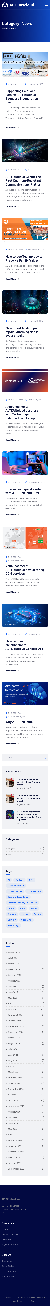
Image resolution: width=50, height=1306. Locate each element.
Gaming (12, 914)
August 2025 (26, 980)
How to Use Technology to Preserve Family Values (24, 258)
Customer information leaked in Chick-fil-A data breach (28, 782)
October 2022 (26, 1163)
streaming (26, 920)
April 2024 (26, 1066)
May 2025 (26, 998)
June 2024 (26, 1055)
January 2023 (26, 1146)
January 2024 (26, 1083)
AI (9, 880)
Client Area (7, 1239)
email (22, 908)
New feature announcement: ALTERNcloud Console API (24, 645)
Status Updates (9, 1271)
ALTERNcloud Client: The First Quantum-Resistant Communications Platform (24, 180)
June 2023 (26, 1123)
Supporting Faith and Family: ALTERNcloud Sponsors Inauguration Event (21, 96)
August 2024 (26, 1043)
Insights (26, 848)
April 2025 (26, 1003)
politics (25, 914)
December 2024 (26, 1026)
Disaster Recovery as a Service (22, 902)
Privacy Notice (8, 1276)
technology (13, 925)
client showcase (16, 885)
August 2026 (26, 952)
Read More (10, 127)
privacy (37, 914)
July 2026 (26, 958)
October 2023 (26, 1100)
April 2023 (26, 1134)
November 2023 (26, 1094)
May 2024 (26, 1060)
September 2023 (26, 1106)
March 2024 (26, 1072)
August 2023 (26, 1112)
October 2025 (26, 975)
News (13, 28)
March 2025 (26, 1009)
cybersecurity (34, 891)
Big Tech (19, 880)
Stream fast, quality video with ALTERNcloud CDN (23, 491)
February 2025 (26, 1015)
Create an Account (10, 1234)
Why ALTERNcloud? (19, 722)
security (12, 920)
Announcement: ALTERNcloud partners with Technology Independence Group (21, 412)
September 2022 (26, 1169)
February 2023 (26, 1140)
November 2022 (26, 1157)
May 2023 (26, 1129)
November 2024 (26, 1032)
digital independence (18, 897)
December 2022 (26, 1151)
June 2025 (26, 992)
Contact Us (7, 1261)
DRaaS (11, 908)
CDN (31, 880)
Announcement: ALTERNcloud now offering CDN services (24, 569)
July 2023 (26, 1117)
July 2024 (26, 1049)
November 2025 (26, 969)
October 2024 (26, 1037)
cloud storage (15, 891)
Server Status (8, 1266)
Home (5, 28)
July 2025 (26, 986)
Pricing (5, 1229)
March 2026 (26, 963)
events (34, 908)
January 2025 (26, 1020)
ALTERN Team (17, 84)
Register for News (10, 1244)
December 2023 (26, 1089)
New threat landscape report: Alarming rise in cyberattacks (21, 331)
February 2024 (26, 1077)
